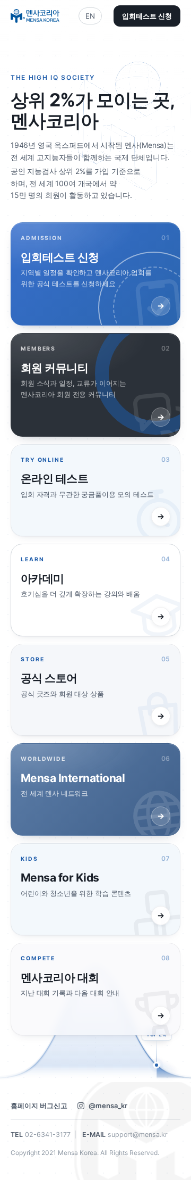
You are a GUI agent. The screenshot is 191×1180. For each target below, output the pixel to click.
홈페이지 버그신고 (39, 1105)
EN (90, 16)
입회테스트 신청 (147, 16)
